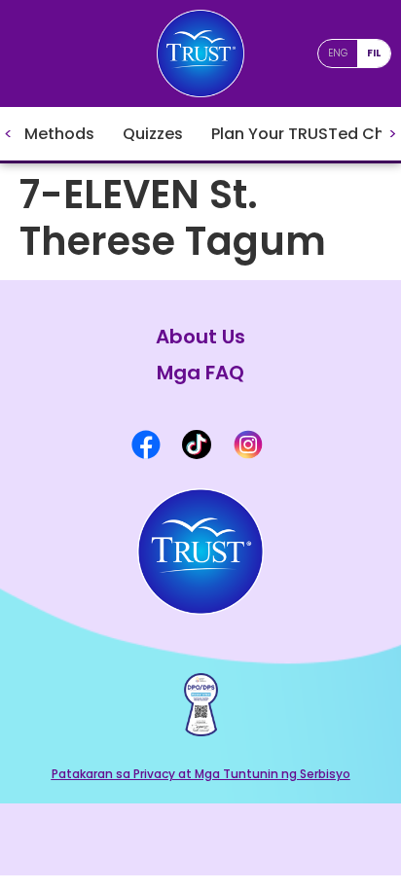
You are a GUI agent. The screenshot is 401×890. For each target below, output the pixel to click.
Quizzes (153, 134)
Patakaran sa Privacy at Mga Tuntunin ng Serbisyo (201, 773)
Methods (59, 134)
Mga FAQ (200, 373)
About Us (200, 337)
